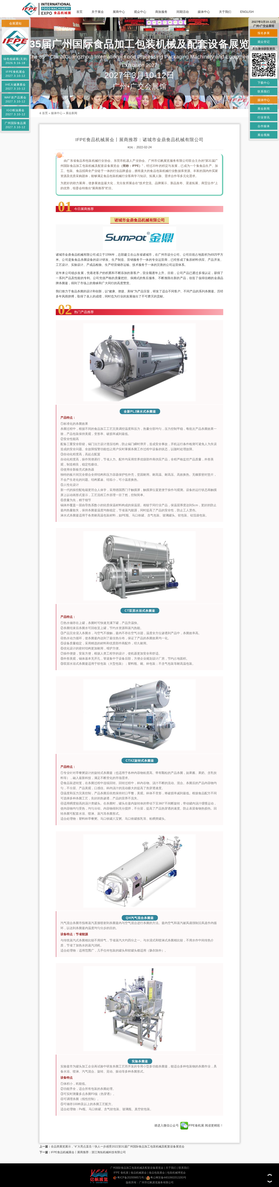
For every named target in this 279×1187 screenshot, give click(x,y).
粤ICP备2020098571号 (130, 1177)
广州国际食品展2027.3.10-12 (15, 125)
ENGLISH (247, 11)
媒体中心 (204, 11)
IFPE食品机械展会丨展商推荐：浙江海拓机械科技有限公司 (88, 1152)
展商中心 (119, 11)
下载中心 (264, 82)
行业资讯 (264, 117)
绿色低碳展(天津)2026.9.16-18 (15, 61)
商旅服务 (161, 11)
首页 (79, 11)
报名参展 (264, 33)
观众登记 (264, 41)
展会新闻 (71, 113)
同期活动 (182, 11)
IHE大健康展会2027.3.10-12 (15, 86)
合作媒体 (264, 126)
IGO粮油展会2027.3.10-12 (15, 112)
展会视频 (264, 134)
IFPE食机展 (196, 1125)
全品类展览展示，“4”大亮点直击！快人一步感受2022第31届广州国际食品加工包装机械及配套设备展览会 (117, 1146)
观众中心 (140, 11)
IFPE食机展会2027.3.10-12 (15, 73)
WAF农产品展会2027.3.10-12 (15, 99)
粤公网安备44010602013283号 (168, 1177)
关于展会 (98, 11)
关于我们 (225, 11)
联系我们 (184, 1167)
